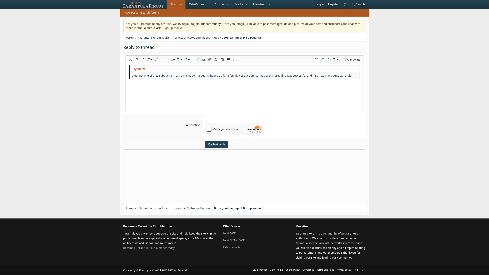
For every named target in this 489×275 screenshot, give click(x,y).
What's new (196, 4)
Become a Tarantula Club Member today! (149, 248)
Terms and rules (325, 269)
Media (239, 4)
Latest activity (231, 247)
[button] (208, 4)
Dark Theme (276, 269)
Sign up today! (172, 28)
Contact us (308, 269)
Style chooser (260, 269)
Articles (219, 4)
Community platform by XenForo (155, 270)
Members (259, 4)
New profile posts (234, 240)
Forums (176, 4)
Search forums (150, 12)
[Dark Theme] (344, 4)
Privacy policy (344, 269)
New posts (131, 12)
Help (356, 269)
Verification (192, 125)
